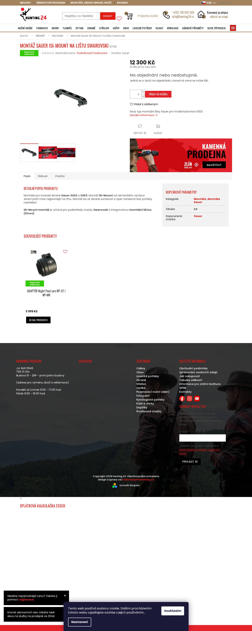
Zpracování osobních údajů (198, 372)
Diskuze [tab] (43, 176)
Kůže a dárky (145, 403)
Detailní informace (142, 115)
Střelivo (141, 384)
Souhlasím (172, 611)
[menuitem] (25, 28)
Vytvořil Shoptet (129, 485)
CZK (209, 2)
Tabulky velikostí (190, 380)
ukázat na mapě (219, 16)
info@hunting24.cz (183, 16)
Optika (140, 388)
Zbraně (141, 380)
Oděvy (140, 368)
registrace (26, 599)
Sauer (198, 216)
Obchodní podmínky (193, 368)
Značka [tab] (60, 176)
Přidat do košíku (158, 94)
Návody (25, 2)
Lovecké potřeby (147, 376)
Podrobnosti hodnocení (92, 53)
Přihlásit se (190, 461)
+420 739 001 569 (183, 12)
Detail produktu (38, 320)
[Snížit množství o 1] (143, 96)
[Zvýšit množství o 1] (143, 92)
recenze (122, 2)
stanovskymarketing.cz (138, 479)
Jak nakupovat (189, 376)
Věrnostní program (50, 2)
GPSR (182, 388)
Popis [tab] (27, 176)
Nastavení (79, 622)
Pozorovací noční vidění (152, 392)
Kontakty (185, 392)
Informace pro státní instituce (199, 384)
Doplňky (141, 407)
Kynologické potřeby (150, 399)
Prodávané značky (148, 411)
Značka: (120, 53)
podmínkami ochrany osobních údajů (199, 451)
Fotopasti (142, 396)
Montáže (200, 199)
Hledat (107, 16)
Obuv (140, 372)
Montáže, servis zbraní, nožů (91, 2)
